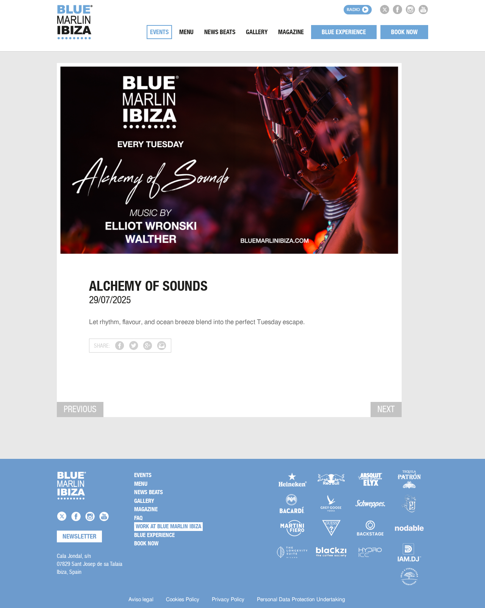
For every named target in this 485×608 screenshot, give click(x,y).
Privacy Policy (228, 599)
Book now (404, 32)
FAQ (138, 518)
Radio (353, 9)
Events (159, 32)
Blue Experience (344, 32)
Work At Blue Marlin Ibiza (168, 526)
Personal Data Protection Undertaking (301, 599)
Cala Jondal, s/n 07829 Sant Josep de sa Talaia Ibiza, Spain (89, 564)
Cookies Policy (182, 599)
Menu (186, 32)
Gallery (257, 32)
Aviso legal (140, 599)
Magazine (291, 32)
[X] (385, 9)
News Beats (219, 32)
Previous (80, 409)
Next (386, 409)
